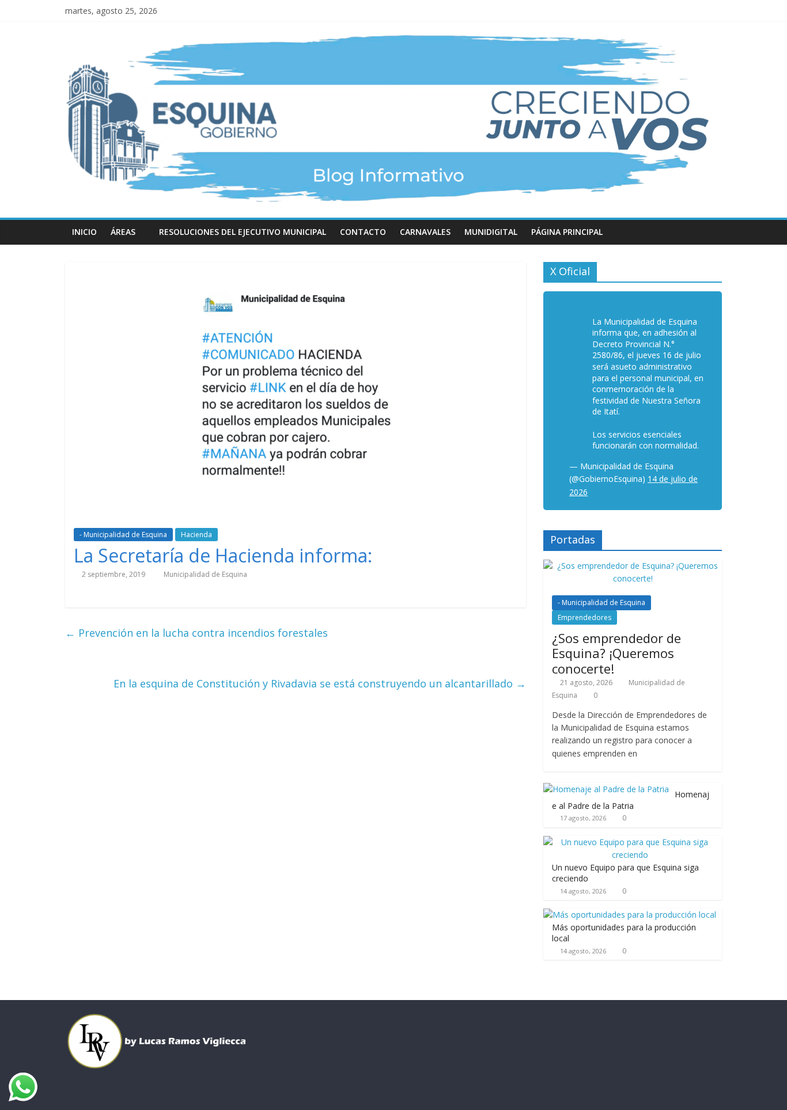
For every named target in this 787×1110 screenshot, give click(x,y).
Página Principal (567, 231)
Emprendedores (584, 617)
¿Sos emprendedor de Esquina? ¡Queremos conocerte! (616, 653)
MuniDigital (490, 231)
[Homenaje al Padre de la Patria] (606, 789)
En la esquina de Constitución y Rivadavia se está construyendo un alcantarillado (319, 683)
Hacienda (196, 534)
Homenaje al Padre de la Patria (630, 800)
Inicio (84, 231)
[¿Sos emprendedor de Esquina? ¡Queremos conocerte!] (632, 565)
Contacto (363, 231)
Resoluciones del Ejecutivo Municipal (242, 231)
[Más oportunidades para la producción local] (629, 914)
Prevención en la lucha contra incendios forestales (196, 633)
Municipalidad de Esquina (205, 574)
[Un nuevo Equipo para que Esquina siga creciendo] (629, 842)
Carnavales (425, 231)
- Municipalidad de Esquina (123, 534)
